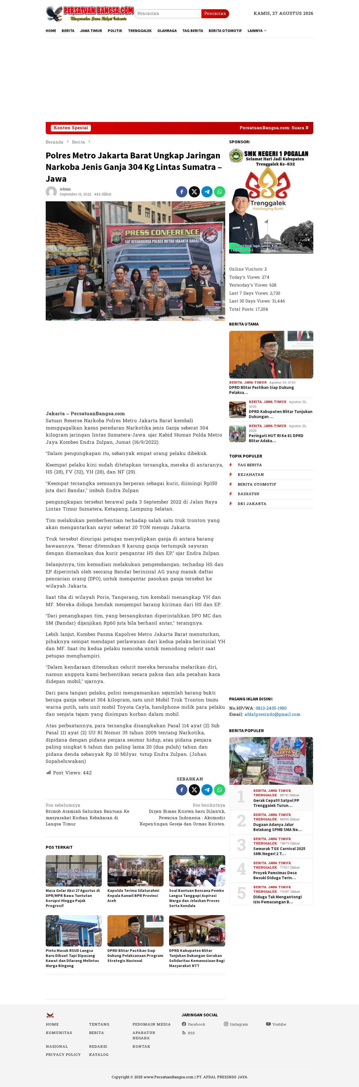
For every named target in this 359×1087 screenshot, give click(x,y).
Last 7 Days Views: (249, 293)
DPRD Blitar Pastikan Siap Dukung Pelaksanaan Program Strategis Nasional (135, 955)
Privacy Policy (63, 1054)
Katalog (98, 1054)
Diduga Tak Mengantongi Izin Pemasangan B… (277, 899)
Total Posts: (242, 309)
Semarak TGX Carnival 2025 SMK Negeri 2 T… (279, 851)
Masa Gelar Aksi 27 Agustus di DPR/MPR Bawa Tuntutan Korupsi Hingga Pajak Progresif (73, 898)
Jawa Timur (255, 382)
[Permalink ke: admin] (51, 191)
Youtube (279, 1024)
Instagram (239, 1024)
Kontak (141, 1046)
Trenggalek (265, 795)
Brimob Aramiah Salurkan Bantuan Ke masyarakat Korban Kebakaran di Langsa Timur (87, 815)
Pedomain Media (151, 1024)
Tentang (99, 1024)
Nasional (57, 1046)
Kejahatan (251, 474)
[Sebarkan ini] (181, 191)
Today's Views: (245, 277)
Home (52, 1024)
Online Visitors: (246, 269)
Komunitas (59, 1033)
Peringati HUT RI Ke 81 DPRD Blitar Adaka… (276, 438)
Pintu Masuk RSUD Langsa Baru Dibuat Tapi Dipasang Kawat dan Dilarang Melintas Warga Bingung (72, 958)
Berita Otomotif (257, 484)
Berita (235, 382)
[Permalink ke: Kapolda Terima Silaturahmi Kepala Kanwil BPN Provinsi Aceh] (135, 871)
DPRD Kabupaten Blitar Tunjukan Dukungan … (280, 414)
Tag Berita (250, 465)
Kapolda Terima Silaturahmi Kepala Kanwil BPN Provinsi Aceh (133, 895)
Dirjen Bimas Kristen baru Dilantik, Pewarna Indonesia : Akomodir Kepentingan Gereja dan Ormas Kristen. (182, 815)
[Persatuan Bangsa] (90, 13)
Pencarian (215, 13)
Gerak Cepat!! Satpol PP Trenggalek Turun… (276, 803)
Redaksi (98, 1046)
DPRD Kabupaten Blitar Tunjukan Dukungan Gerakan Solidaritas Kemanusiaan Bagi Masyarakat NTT (197, 958)
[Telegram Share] (207, 191)
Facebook (196, 1024)
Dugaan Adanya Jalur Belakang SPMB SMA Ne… (277, 827)
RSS (191, 1033)
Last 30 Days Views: (250, 301)
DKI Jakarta (252, 503)
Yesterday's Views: (249, 285)
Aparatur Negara (143, 1036)
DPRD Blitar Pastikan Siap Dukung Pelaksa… (261, 390)
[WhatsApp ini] (219, 191)
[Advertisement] (179, 80)
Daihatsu (248, 494)
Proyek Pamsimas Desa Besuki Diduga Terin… (275, 875)
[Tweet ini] (194, 191)
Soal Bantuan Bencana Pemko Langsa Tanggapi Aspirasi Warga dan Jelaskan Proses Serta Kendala (196, 898)
